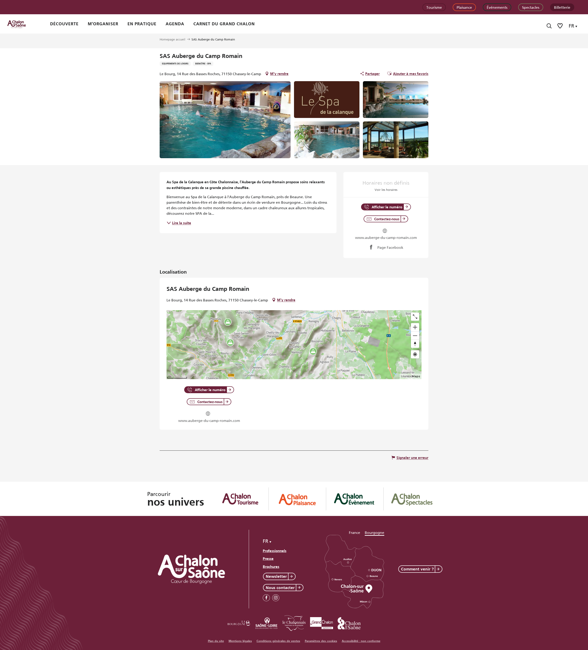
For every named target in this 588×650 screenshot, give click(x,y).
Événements (497, 7)
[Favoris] (560, 25)
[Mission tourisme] (266, 622)
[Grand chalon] (321, 622)
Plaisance (464, 7)
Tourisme (434, 7)
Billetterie (562, 7)
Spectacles (530, 7)
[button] (549, 26)
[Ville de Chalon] (349, 622)
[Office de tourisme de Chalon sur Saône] (21, 24)
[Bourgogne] (238, 622)
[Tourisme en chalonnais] (294, 622)
